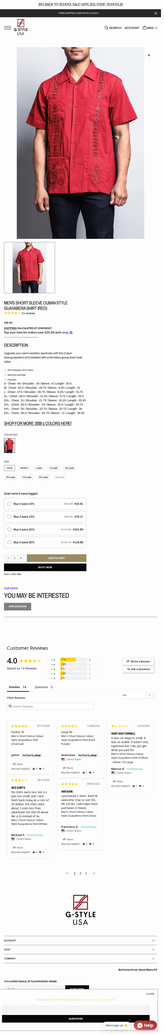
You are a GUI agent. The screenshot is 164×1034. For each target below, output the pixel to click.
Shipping (10, 328)
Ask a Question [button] (140, 669)
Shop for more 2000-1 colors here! (37, 423)
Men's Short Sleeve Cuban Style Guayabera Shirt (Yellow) (129, 756)
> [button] (94, 873)
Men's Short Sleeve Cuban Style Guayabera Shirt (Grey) (78, 814)
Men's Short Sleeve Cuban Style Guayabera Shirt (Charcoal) (27, 740)
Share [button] (19, 764)
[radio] (45, 503)
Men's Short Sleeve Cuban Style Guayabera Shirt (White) (29, 822)
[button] (8, 28)
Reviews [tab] (14, 687)
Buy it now (45, 567)
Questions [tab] (41, 687)
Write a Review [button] (140, 661)
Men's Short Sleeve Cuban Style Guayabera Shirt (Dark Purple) (78, 740)
